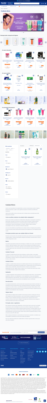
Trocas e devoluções (30, 356)
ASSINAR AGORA (41, 332)
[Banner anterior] (2, 22)
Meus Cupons (22, 6)
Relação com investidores (4, 355)
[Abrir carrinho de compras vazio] (45, 3)
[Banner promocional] (23, 1)
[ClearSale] (30, 399)
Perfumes (21, 356)
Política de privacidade (3, 356)
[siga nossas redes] (37, 352)
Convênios (11, 355)
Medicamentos (22, 352)
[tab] (21, 32)
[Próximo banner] (45, 22)
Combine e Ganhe (35, 6)
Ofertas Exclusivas (30, 6)
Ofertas (29, 358)
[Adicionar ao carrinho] (11, 52)
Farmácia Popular (12, 358)
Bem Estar (21, 355)
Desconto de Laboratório (41, 6)
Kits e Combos (26, 6)
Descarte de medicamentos (4, 358)
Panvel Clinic (22, 362)
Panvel (2, 8)
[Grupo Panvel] (9, 400)
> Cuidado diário (5, 8)
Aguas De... (13, 148)
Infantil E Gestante (22, 358)
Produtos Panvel (22, 361)
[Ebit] (35, 399)
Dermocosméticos (22, 359)
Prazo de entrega (30, 355)
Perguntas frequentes (31, 352)
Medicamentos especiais (13, 352)
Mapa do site (29, 359)
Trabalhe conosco (3, 352)
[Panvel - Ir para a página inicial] (3, 3)
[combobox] (38, 145)
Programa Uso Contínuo (13, 356)
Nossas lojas (2, 359)
